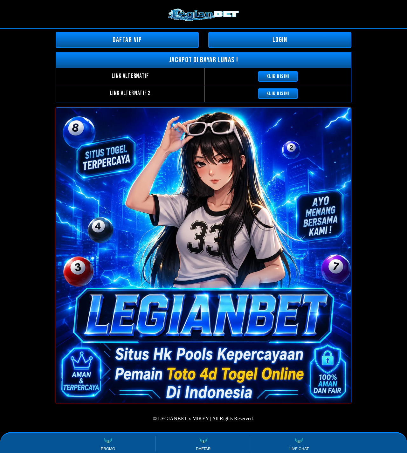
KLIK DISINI (278, 76)
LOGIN (279, 40)
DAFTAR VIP (127, 40)
